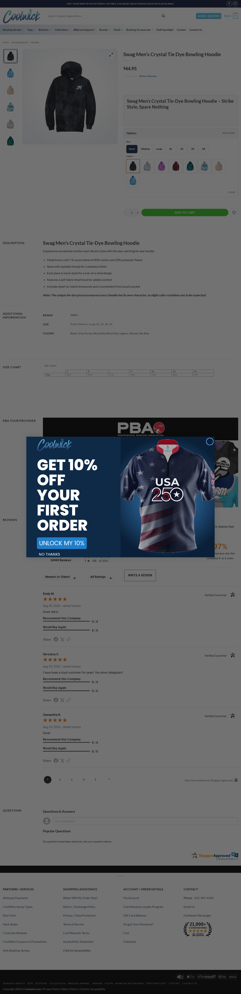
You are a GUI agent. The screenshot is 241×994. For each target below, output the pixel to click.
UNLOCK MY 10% (62, 543)
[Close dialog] (210, 441)
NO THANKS (49, 554)
